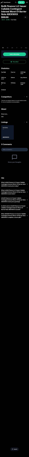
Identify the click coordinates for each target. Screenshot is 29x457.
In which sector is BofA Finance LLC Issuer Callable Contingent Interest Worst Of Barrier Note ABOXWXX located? (14, 207)
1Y (16, 47)
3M (12, 47)
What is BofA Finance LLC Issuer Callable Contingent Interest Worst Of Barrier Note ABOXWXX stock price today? (14, 184)
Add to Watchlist (14, 54)
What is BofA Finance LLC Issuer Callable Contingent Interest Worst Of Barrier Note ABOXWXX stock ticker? (14, 192)
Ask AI (15, 449)
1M (7, 47)
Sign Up (21, 2)
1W (3, 47)
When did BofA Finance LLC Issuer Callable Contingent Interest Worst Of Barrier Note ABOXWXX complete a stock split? (14, 215)
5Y (21, 47)
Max (26, 47)
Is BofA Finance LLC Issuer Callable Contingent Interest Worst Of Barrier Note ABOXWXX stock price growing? (14, 199)
